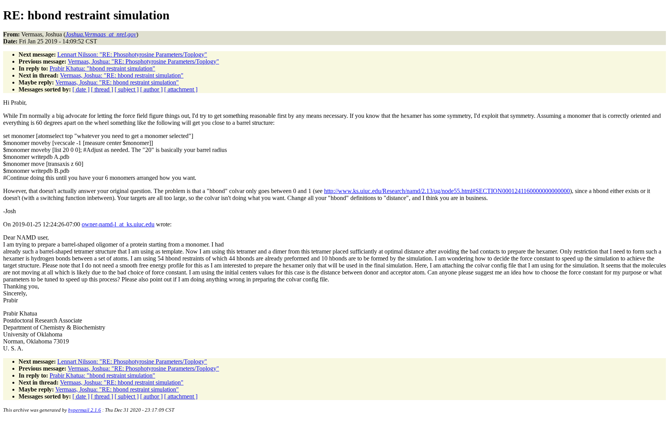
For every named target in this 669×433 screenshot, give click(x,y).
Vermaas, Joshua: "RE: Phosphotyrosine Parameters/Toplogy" (143, 61)
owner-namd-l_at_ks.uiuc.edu (118, 224)
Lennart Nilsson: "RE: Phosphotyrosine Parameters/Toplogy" (132, 54)
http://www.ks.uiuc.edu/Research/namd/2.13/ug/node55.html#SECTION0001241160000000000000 (447, 191)
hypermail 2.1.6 (84, 410)
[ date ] (80, 89)
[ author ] (151, 89)
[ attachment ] (180, 89)
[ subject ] (127, 89)
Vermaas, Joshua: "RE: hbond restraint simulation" (122, 75)
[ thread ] (102, 89)
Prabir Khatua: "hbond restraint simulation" (102, 68)
